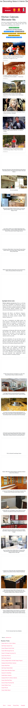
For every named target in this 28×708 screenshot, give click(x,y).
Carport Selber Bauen (6, 690)
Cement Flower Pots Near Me (8, 682)
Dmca (4, 705)
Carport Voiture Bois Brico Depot (8, 670)
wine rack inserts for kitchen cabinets (14, 37)
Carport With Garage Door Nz (8, 650)
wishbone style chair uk (9, 31)
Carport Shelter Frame (6, 685)
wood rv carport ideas (19, 31)
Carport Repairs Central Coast (8, 648)
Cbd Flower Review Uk (6, 658)
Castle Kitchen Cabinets (6, 675)
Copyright (23, 705)
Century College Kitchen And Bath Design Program (12, 660)
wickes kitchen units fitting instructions (14, 29)
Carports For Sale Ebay (6, 672)
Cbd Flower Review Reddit (7, 668)
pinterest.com (8, 637)
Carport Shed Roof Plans (7, 680)
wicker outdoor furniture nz (14, 35)
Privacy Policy (16, 705)
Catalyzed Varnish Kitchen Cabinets (9, 663)
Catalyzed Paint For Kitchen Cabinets (9, 677)
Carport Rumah (5, 687)
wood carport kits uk (21, 33)
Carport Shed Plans (6, 665)
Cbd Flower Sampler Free (7, 645)
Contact (9, 705)
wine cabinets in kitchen (14, 27)
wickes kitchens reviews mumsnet (9, 33)
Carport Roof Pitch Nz (6, 655)
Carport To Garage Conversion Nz (9, 653)
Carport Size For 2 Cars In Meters (9, 643)
